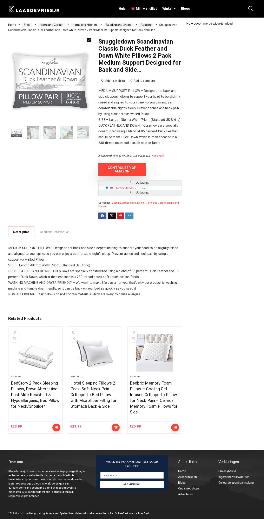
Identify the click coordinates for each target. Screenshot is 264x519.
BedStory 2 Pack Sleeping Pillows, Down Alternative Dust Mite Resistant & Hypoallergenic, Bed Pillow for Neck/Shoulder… (35, 395)
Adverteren (185, 494)
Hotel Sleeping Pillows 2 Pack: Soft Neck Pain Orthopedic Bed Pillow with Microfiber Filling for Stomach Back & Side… (94, 395)
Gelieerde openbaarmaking (236, 482)
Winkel (167, 9)
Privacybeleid (227, 471)
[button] (89, 40)
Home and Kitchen (85, 24)
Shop (27, 24)
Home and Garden (51, 24)
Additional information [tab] (55, 232)
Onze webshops (189, 488)
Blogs (185, 9)
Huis (122, 9)
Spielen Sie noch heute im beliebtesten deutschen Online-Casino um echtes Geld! (104, 513)
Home (12, 24)
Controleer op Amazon (122, 169)
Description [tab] (21, 232)
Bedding (146, 24)
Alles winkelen (187, 477)
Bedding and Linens (119, 24)
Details (160, 155)
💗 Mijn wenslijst (144, 9)
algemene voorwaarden (234, 477)
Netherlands (125, 188)
